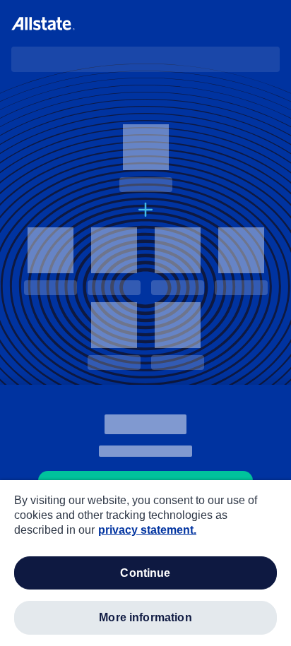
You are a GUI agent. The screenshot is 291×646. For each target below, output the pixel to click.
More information (145, 617)
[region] (145, 563)
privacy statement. (147, 530)
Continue (145, 573)
